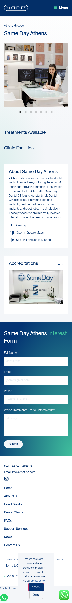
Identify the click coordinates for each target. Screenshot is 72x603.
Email (7, 372)
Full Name (10, 352)
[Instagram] (6, 478)
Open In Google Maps (30, 232)
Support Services (16, 529)
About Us (10, 496)
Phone (8, 391)
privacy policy (38, 580)
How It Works (13, 504)
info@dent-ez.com (19, 472)
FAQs (8, 520)
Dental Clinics (13, 512)
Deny (36, 594)
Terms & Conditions (18, 565)
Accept (36, 587)
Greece (19, 25)
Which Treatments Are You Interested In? (29, 410)
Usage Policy (55, 559)
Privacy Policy (14, 559)
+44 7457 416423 (18, 466)
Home (8, 488)
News (8, 537)
